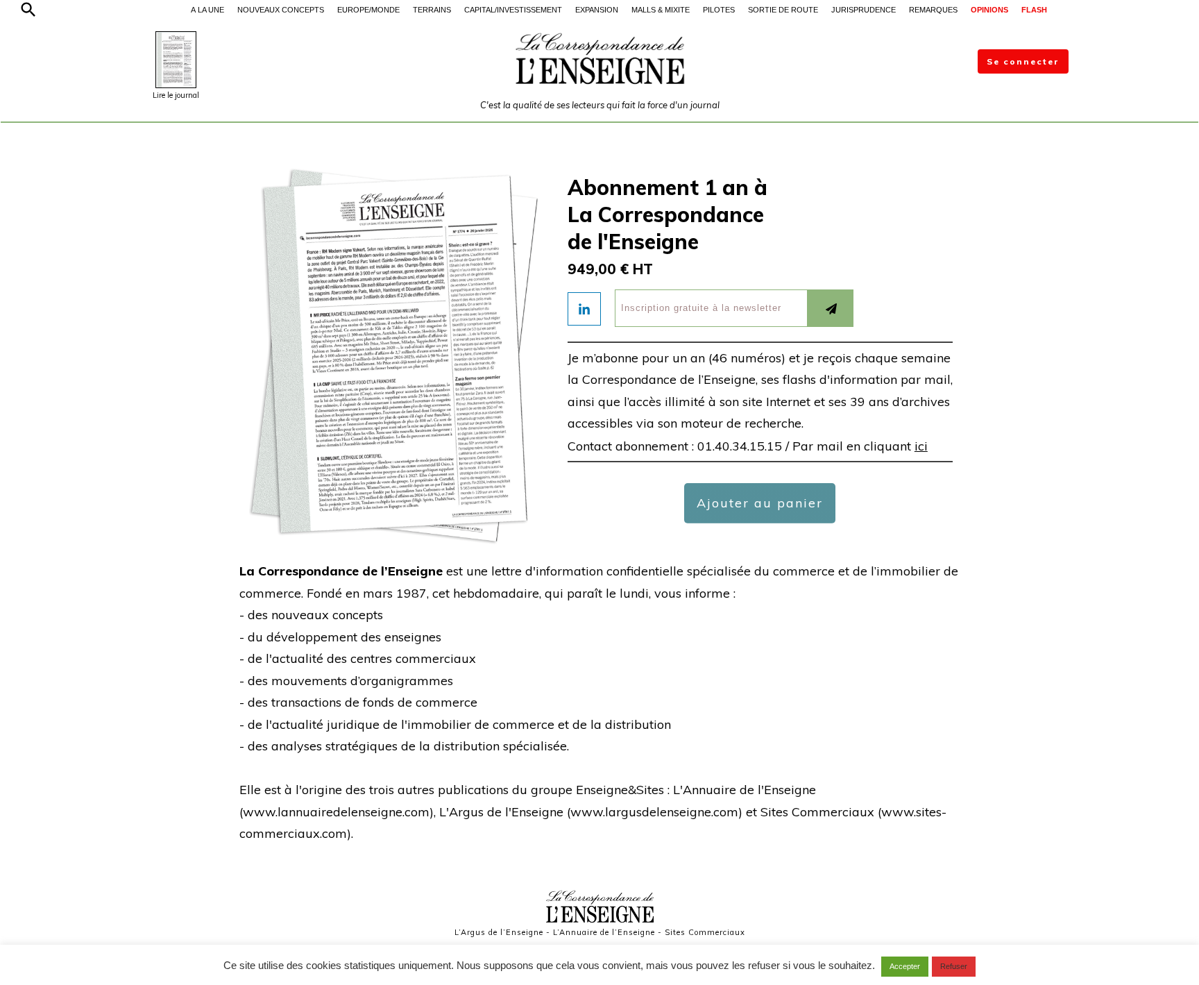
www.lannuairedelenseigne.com (336, 812)
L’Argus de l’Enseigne (498, 932)
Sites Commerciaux (705, 932)
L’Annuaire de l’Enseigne (604, 932)
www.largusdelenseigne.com (654, 812)
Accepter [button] (905, 966)
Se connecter (1023, 61)
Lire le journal (176, 95)
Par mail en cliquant (860, 446)
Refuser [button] (953, 966)
